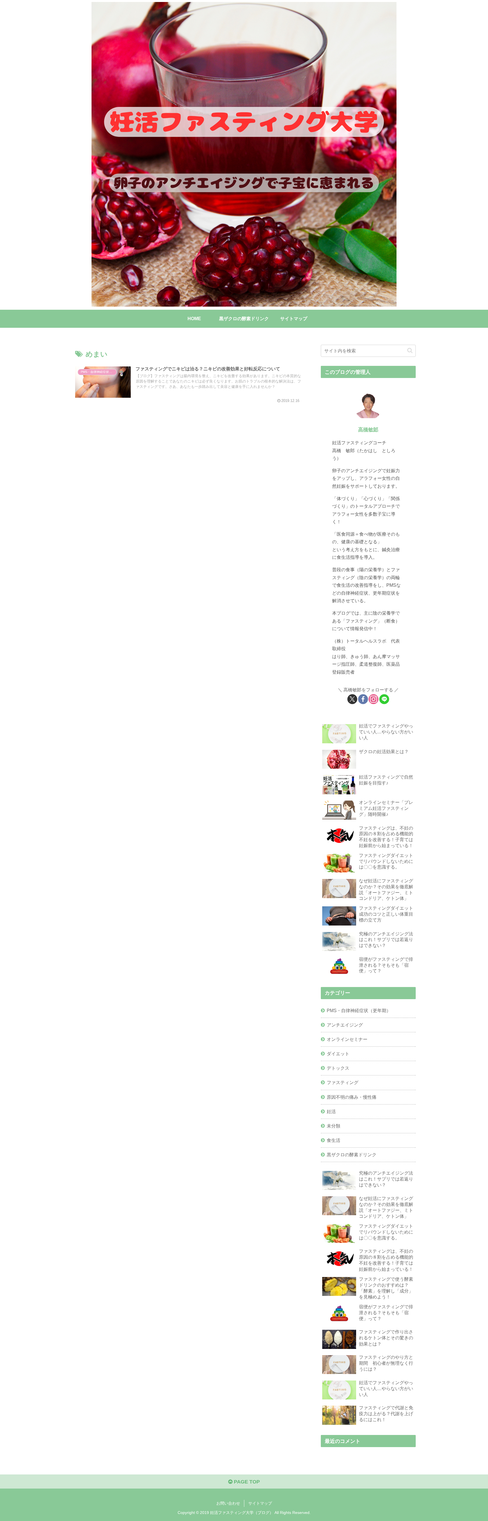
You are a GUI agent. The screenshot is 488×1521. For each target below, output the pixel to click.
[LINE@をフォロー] (384, 699)
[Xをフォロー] (352, 699)
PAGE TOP (246, 1482)
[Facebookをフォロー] (363, 699)
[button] (410, 350)
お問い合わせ (228, 1503)
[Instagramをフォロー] (373, 699)
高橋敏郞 (368, 429)
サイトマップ (260, 1503)
